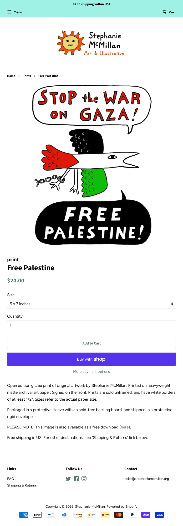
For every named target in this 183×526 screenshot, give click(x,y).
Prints (27, 76)
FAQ (10, 479)
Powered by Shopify (122, 506)
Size (11, 294)
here (125, 427)
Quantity (15, 316)
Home (11, 76)
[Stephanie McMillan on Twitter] (68, 479)
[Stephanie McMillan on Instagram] (83, 479)
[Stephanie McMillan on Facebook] (76, 479)
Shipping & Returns (22, 485)
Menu (17, 12)
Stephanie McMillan (90, 506)
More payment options (91, 371)
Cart (172, 12)
